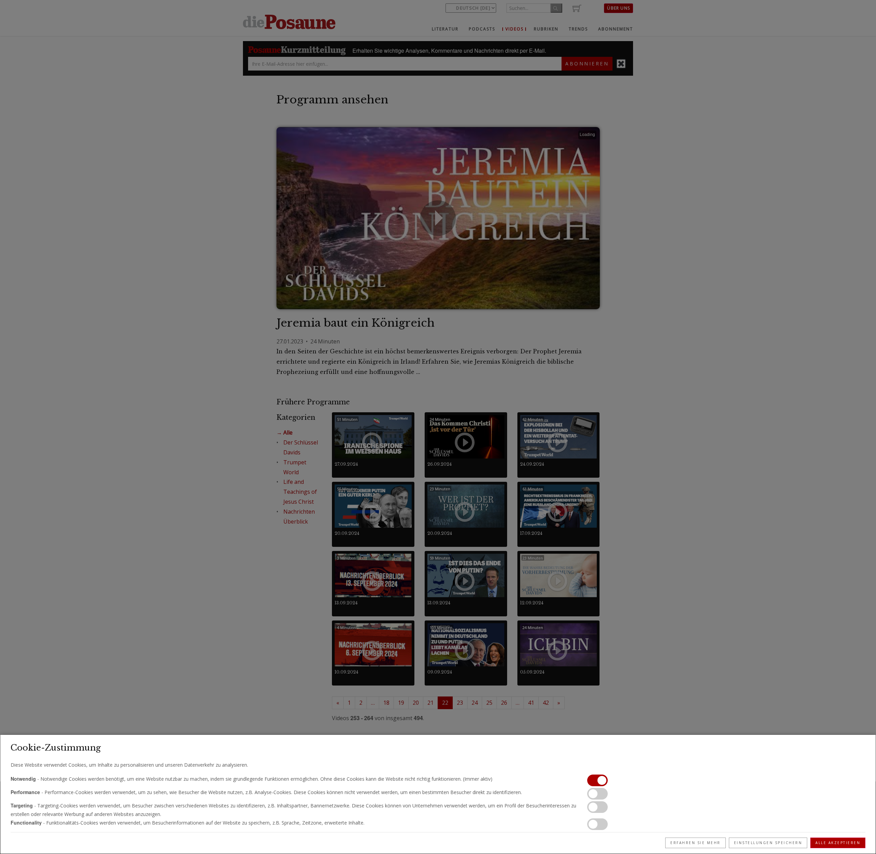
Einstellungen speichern (768, 842)
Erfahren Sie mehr (695, 842)
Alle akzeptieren (837, 842)
